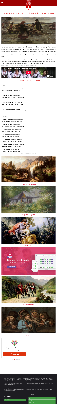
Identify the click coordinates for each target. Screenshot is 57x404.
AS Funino (31, 402)
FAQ (29, 398)
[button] (2, 3)
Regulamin (7, 399)
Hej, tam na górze (28, 215)
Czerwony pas (28, 305)
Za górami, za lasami (28, 184)
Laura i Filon (28, 245)
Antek (28, 335)
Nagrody (31, 400)
